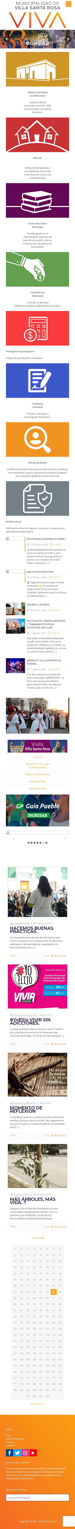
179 (28, 1384)
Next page (36, 1403)
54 (47, 1285)
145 (15, 1359)
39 (53, 1273)
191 (53, 1390)
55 (53, 1285)
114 (21, 1334)
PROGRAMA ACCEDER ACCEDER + (46, 539)
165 (41, 1371)
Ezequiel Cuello (22, 923)
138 (21, 1353)
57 (15, 1291)
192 (60, 1390)
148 (34, 1359)
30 (47, 1267)
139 (28, 1353)
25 (15, 1267)
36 (34, 1273)
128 (60, 1341)
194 (34, 1396)
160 (60, 1365)
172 (34, 1377)
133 (41, 1347)
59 (28, 1291)
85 (41, 1310)
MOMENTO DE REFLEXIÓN (26, 1109)
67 (28, 1298)
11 (28, 1255)
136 (60, 1347)
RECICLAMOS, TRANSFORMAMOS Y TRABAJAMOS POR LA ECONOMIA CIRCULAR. (46, 624)
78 (47, 1304)
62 (47, 1291)
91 (28, 1316)
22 (47, 1261)
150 (47, 1359)
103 (53, 1322)
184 (60, 1384)
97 (15, 1322)
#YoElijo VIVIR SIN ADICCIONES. (30, 1021)
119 (53, 1334)
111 (53, 1328)
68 (34, 1298)
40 (60, 1273)
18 (21, 1261)
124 (34, 1341)
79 (53, 1304)
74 (21, 1304)
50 (21, 1285)
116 (34, 1334)
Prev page (39, 1237)
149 (41, 1359)
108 (34, 1328)
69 (41, 1298)
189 (41, 1390)
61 (41, 1291)
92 (34, 1316)
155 (28, 1365)
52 (34, 1285)
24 (60, 1261)
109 (41, 1328)
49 (15, 1285)
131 (28, 1347)
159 (53, 1365)
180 (34, 1384)
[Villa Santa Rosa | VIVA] (37, 15)
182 (47, 1384)
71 (53, 1298)
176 (60, 1377)
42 (21, 1279)
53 (41, 1285)
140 (34, 1353)
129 (15, 1347)
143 (53, 1353)
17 (15, 1261)
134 (47, 1347)
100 (34, 1322)
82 (21, 1310)
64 (60, 1291)
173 (41, 1377)
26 (21, 1267)
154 (21, 1365)
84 (34, 1310)
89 (15, 1316)
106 (21, 1328)
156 (34, 1365)
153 (15, 1365)
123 (28, 1341)
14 (47, 1255)
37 (41, 1273)
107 (28, 1328)
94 (47, 1316)
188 (34, 1390)
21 (41, 1261)
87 (53, 1310)
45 (41, 1279)
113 (15, 1334)
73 (15, 1304)
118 (47, 1334)
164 (34, 1371)
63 (53, 1291)
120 (60, 1334)
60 (34, 1291)
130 (21, 1347)
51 (28, 1285)
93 (41, 1316)
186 (21, 1390)
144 (60, 1353)
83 (28, 1310)
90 (21, 1316)
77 (41, 1304)
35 (28, 1273)
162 (21, 1371)
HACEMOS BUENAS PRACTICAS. (31, 930)
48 (60, 1279)
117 (41, 1334)
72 (60, 1298)
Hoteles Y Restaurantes (37, 774)
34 (21, 1273)
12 (34, 1255)
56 (60, 1285)
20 (34, 1261)
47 (53, 1279)
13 (41, 1255)
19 (28, 1261)
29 (41, 1267)
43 (28, 1279)
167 (53, 1371)
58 (21, 1291)
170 (21, 1377)
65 (15, 1298)
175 (53, 1377)
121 (15, 1341)
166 (47, 1371)
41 (15, 1279)
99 (28, 1322)
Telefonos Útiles (37, 781)
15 (53, 1255)
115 (28, 1334)
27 (28, 1267)
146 (21, 1359)
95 (53, 1316)
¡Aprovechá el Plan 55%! (40, 571)
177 (15, 1384)
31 (53, 1267)
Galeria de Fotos (37, 788)
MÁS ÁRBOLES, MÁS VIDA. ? (33, 1201)
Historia (37, 757)
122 (21, 1341)
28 (34, 1267)
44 (34, 1279)
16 (60, 1255)
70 (47, 1298)
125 (41, 1341)
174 (47, 1377)
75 (28, 1304)
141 (41, 1353)
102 (47, 1322)
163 (28, 1371)
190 (47, 1390)
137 (15, 1353)
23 (53, 1261)
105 (15, 1328)
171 (28, 1377)
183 (53, 1384)
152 (60, 1359)
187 (28, 1390)
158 (47, 1365)
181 (41, 1384)
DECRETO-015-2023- (38, 604)
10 (21, 1255)
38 (47, 1273)
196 (47, 1396)
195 (41, 1396)
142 (47, 1353)
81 (15, 1310)
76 (34, 1304)
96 (60, 1316)
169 (15, 1377)
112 (60, 1328)
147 (28, 1359)
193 (28, 1396)
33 (15, 1273)
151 (53, 1359)
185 (15, 1390)
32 (60, 1267)
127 (53, 1341)
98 (21, 1322)
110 (47, 1328)
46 (47, 1279)
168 (60, 1371)
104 (60, 1322)
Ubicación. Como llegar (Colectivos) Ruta (38, 765)
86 (47, 1310)
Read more (60, 955)
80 (60, 1304)
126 (47, 1341)
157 (41, 1365)
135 (53, 1347)
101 (41, 1322)
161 (15, 1371)
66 (21, 1298)
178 (21, 1384)
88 (60, 1310)
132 (34, 1347)
